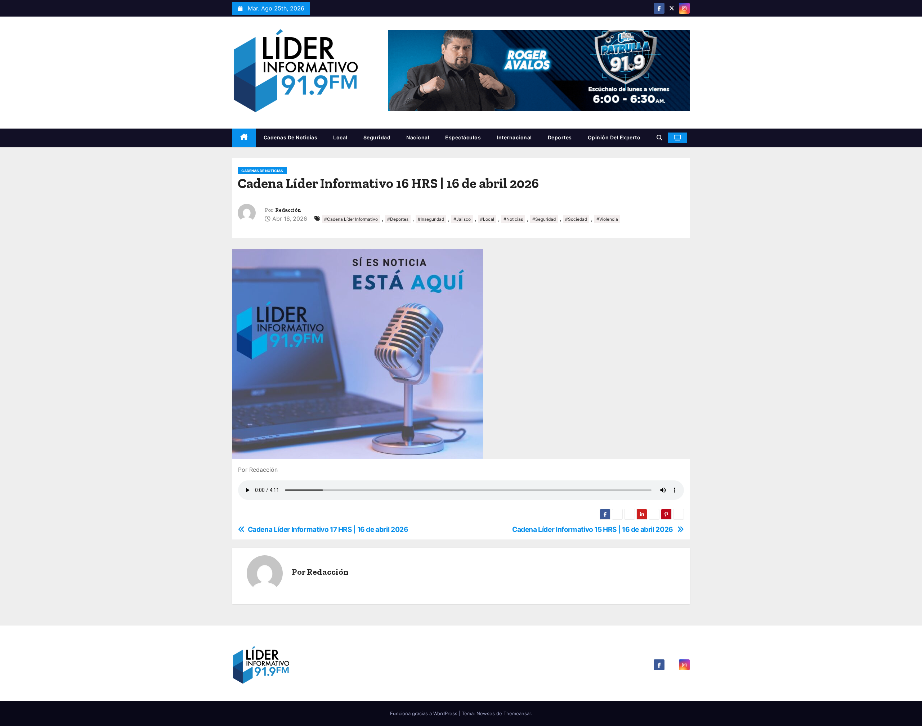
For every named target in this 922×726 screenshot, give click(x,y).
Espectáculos (463, 137)
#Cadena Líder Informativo (351, 219)
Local (340, 137)
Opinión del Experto (614, 137)
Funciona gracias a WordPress (424, 713)
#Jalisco (462, 219)
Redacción (288, 210)
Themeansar (517, 713)
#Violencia (607, 219)
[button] (659, 137)
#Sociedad (576, 219)
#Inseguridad (431, 219)
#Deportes (397, 219)
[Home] (244, 138)
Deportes (560, 137)
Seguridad (377, 137)
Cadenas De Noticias (291, 137)
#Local (487, 219)
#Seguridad (544, 219)
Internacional (514, 137)
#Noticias (513, 219)
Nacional (417, 137)
